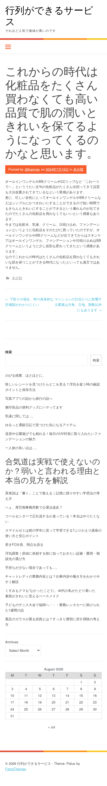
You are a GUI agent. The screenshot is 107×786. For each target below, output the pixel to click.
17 (12, 702)
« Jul (51, 726)
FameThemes (15, 768)
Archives (11, 641)
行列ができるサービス (49, 15)
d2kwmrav (32, 169)
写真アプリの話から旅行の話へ (28, 398)
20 (53, 702)
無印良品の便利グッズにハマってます (34, 407)
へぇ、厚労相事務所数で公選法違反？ (34, 507)
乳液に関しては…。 (20, 415)
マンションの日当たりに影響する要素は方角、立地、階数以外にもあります (78, 304)
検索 (8, 351)
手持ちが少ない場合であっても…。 (32, 567)
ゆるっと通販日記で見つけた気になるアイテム (40, 424)
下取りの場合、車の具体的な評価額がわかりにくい (29, 302)
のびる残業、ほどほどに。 (25, 375)
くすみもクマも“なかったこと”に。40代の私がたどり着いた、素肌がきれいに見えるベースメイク (52, 593)
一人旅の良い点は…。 (22, 447)
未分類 (78, 169)
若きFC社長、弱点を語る (24, 544)
